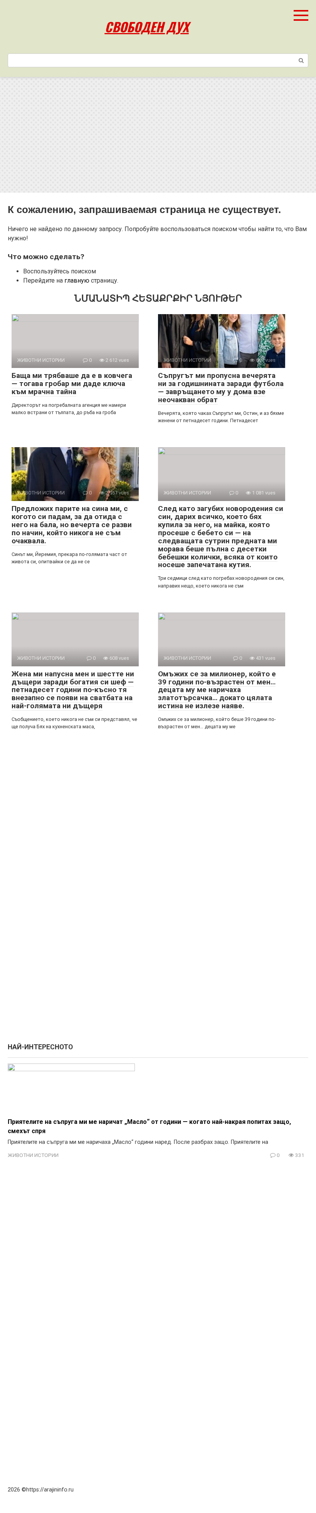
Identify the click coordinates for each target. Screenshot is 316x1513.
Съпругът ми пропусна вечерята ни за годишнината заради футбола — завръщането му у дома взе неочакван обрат (221, 387)
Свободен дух (147, 26)
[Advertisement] (158, 135)
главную (76, 280)
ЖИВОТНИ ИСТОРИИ (33, 1155)
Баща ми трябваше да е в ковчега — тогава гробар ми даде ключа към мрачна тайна (72, 383)
